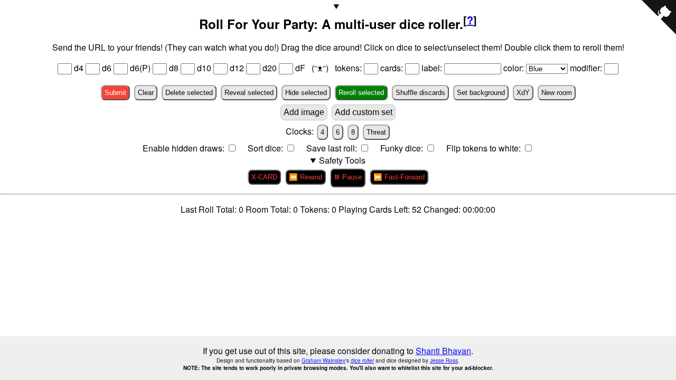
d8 (174, 68)
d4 (78, 68)
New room (556, 93)
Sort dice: (266, 148)
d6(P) (140, 68)
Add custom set (363, 112)
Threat (376, 132)
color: (514, 68)
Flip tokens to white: (484, 148)
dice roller (362, 360)
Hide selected (306, 93)
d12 (237, 68)
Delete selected (189, 93)
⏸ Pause (348, 177)
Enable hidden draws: (185, 148)
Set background (481, 93)
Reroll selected (361, 93)
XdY (523, 93)
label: (432, 68)
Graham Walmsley (323, 360)
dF (301, 68)
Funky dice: (402, 148)
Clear (146, 93)
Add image (304, 112)
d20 (269, 68)
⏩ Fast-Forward (399, 177)
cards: (392, 68)
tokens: (349, 68)
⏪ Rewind (305, 177)
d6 (106, 68)
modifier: (587, 68)
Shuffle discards (420, 93)
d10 (204, 68)
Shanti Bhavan (443, 351)
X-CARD (264, 177)
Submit (115, 93)
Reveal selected (249, 93)
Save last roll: (332, 148)
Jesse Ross (444, 360)
